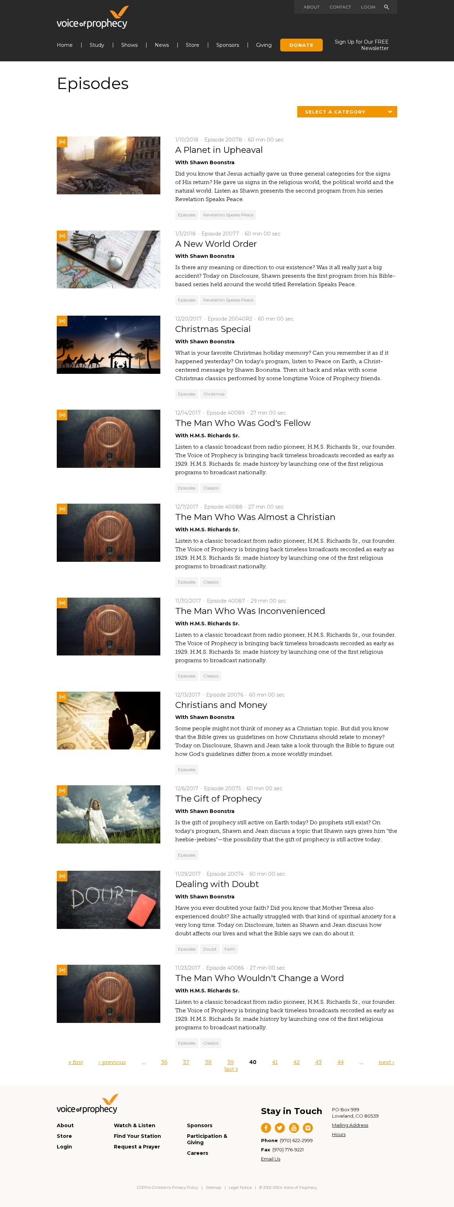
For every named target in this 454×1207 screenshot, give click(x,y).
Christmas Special (213, 329)
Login (368, 7)
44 (340, 1062)
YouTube (294, 1128)
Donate (301, 45)
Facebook (266, 1128)
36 (164, 1062)
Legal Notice (240, 1187)
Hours (338, 1134)
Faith (230, 949)
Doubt (210, 949)
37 (186, 1062)
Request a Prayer (137, 1147)
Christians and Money (221, 705)
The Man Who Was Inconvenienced (250, 611)
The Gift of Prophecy (218, 798)
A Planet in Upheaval (219, 150)
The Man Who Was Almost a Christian (255, 517)
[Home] (93, 17)
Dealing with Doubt (217, 884)
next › (386, 1062)
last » (231, 1068)
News (162, 45)
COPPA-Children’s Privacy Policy (168, 1187)
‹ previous (112, 1062)
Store (192, 45)
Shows (129, 45)
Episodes (186, 214)
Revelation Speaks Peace (228, 214)
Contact (340, 7)
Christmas (214, 394)
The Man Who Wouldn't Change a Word (259, 978)
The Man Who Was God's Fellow (243, 423)
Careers (197, 1153)
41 (275, 1062)
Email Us (270, 1159)
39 (230, 1062)
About (312, 7)
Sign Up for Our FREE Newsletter (362, 45)
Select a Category (335, 112)
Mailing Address (350, 1125)
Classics (210, 488)
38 (208, 1062)
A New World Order (216, 244)
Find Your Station (137, 1136)
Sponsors (227, 45)
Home (65, 45)
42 (296, 1062)
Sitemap (213, 1187)
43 (318, 1062)
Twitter (280, 1128)
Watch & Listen (134, 1125)
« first (75, 1062)
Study (97, 45)
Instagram (308, 1128)
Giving (264, 45)
